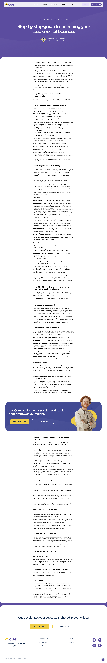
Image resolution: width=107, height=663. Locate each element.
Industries (44, 4)
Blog (71, 4)
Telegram (71, 645)
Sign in (85, 4)
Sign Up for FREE (96, 4)
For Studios (54, 4)
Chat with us (65, 626)
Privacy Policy (41, 645)
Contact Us (63, 4)
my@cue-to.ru (72, 642)
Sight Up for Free (19, 422)
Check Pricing (43, 422)
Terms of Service (42, 642)
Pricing (36, 4)
